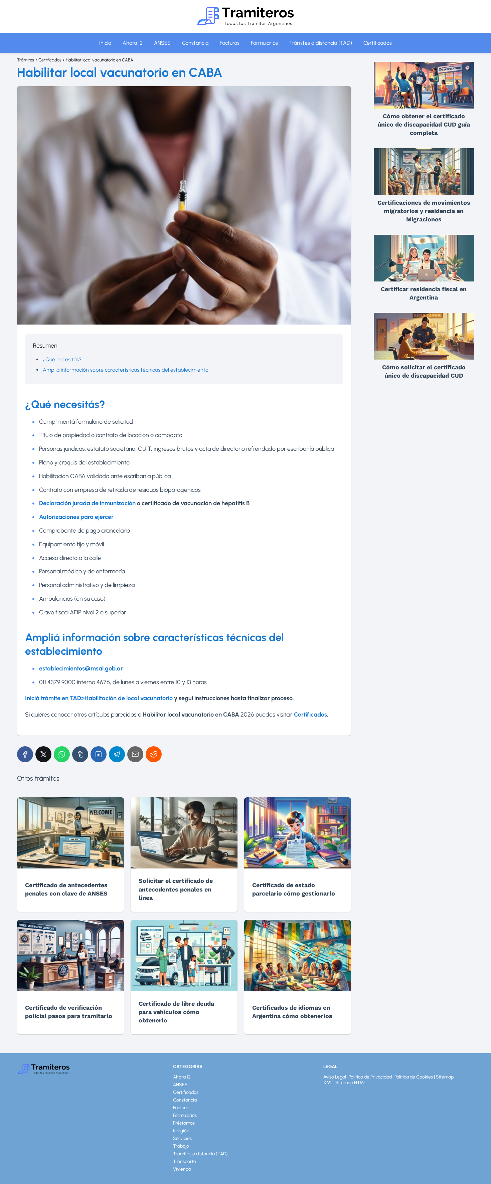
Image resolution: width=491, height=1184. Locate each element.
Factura (180, 1108)
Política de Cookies (413, 1077)
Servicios (182, 1138)
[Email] (135, 754)
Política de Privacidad (370, 1077)
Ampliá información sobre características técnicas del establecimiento (125, 370)
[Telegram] (117, 754)
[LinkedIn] (99, 754)
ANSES (162, 43)
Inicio (105, 43)
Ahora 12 (133, 43)
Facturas (229, 43)
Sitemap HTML (350, 1083)
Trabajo (181, 1146)
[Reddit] (154, 754)
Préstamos (184, 1123)
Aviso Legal (334, 1077)
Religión (181, 1131)
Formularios (264, 43)
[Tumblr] (80, 754)
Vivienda (182, 1169)
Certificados (377, 43)
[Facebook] (25, 754)
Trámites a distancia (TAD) (320, 43)
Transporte (184, 1161)
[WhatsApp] (62, 754)
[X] (43, 754)
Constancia (195, 43)
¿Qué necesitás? (62, 359)
